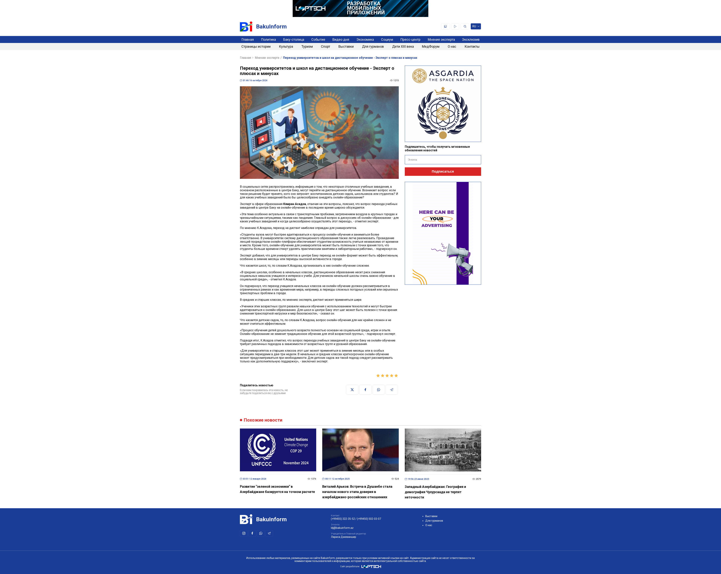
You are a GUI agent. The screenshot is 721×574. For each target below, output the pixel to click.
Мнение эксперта (441, 39)
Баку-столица (293, 39)
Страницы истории (256, 46)
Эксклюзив (471, 39)
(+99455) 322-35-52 (343, 518)
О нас (452, 46)
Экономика (365, 39)
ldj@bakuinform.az (342, 527)
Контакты (472, 46)
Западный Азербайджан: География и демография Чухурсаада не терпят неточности (435, 492)
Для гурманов (373, 46)
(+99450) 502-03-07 (369, 518)
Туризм (307, 46)
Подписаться (443, 171)
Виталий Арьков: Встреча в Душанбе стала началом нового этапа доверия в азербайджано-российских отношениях (357, 491)
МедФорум (430, 46)
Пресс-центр (410, 39)
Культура (286, 46)
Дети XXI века (403, 46)
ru (474, 27)
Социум (387, 39)
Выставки (346, 46)
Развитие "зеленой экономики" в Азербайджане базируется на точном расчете (277, 489)
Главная (247, 39)
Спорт (325, 46)
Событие (318, 39)
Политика (268, 39)
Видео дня (340, 39)
